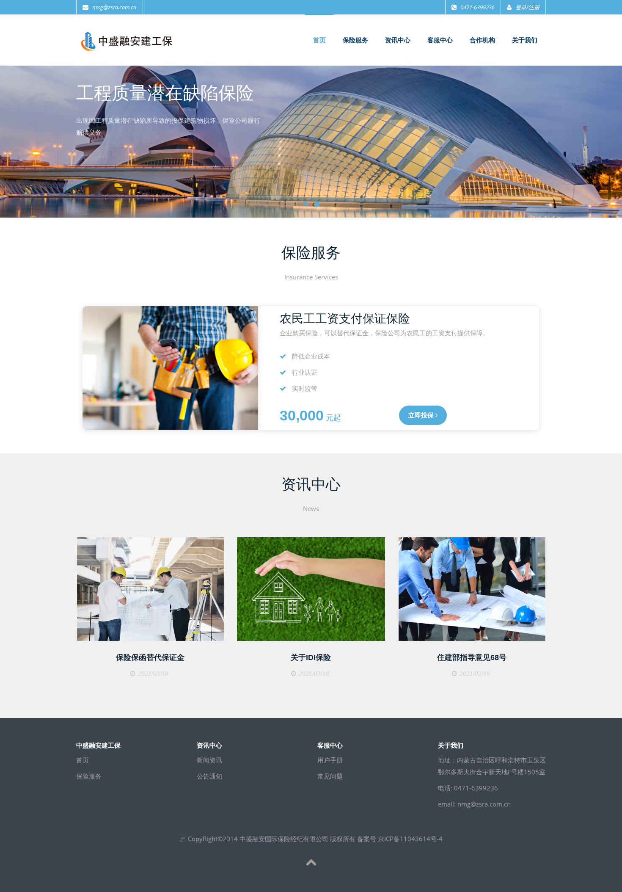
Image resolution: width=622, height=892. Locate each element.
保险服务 (355, 40)
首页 (319, 40)
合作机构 (482, 40)
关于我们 (524, 40)
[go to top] (311, 863)
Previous (10, 136)
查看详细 (149, 589)
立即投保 (421, 415)
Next (611, 136)
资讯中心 (397, 40)
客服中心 (440, 40)
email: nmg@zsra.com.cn (474, 804)
